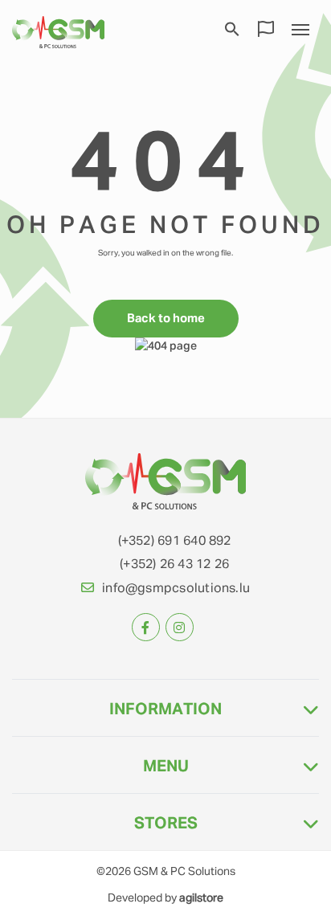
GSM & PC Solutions (184, 871)
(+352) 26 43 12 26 (174, 564)
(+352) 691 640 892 (174, 541)
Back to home (166, 319)
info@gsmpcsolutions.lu (176, 589)
